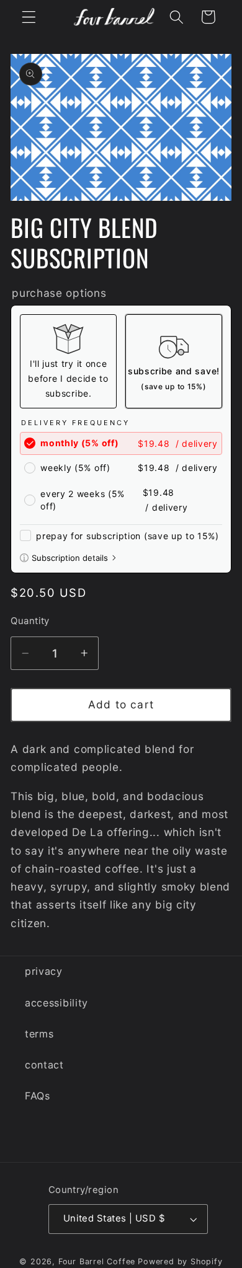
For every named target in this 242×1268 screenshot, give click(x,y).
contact (44, 1065)
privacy (44, 971)
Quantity (30, 621)
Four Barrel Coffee (97, 1261)
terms (39, 1034)
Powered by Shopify (180, 1261)
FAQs (37, 1096)
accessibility (56, 1003)
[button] (29, 17)
